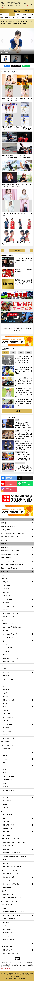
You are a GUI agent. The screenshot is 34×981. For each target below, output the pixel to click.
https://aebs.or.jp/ (5, 968)
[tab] (5, 14)
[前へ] (32, 41)
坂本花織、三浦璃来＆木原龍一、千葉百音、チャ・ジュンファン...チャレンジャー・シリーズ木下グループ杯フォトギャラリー (17, 129)
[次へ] (2, 41)
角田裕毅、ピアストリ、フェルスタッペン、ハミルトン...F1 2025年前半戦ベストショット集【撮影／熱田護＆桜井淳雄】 (17, 157)
